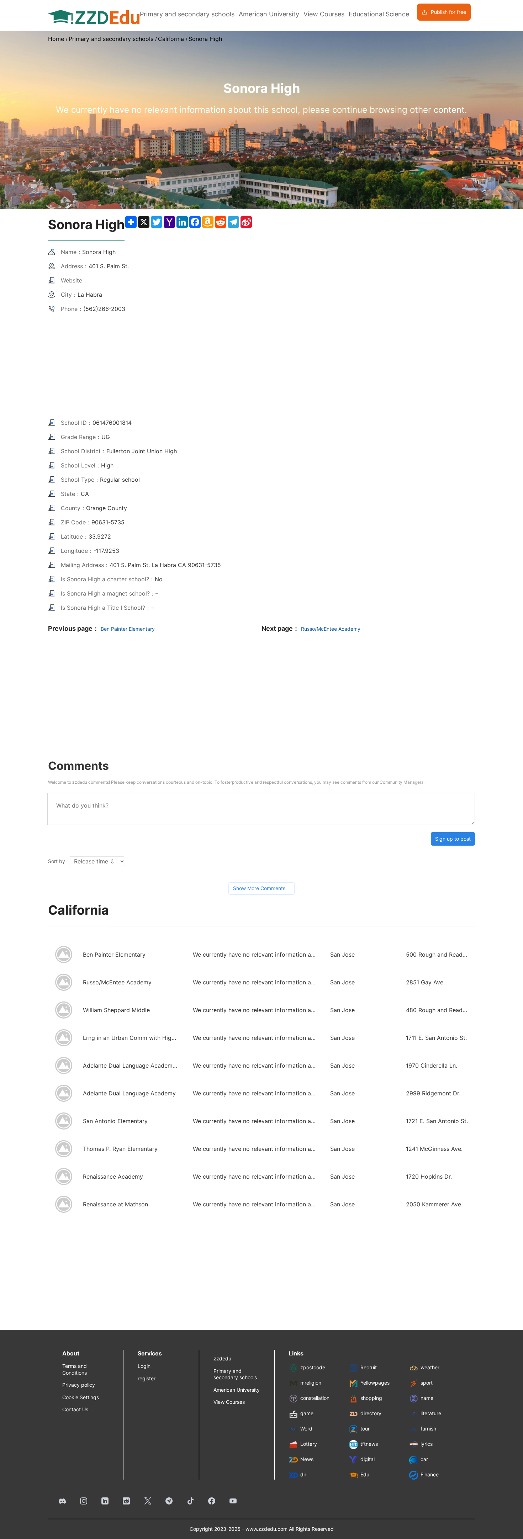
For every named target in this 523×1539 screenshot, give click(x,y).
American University (269, 14)
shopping (371, 1398)
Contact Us (75, 1409)
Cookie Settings (80, 1397)
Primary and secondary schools (187, 14)
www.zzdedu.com (266, 1529)
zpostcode (312, 1368)
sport (427, 1383)
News (306, 1459)
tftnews (369, 1444)
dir (303, 1475)
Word (306, 1429)
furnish (428, 1429)
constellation (314, 1398)
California (171, 39)
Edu (364, 1475)
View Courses (323, 14)
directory (370, 1414)
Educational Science (379, 14)
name (427, 1398)
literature (431, 1414)
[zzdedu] (93, 16)
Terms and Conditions (74, 1369)
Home (56, 39)
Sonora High (205, 39)
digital (367, 1459)
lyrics (427, 1444)
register (146, 1378)
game (306, 1414)
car (424, 1459)
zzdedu (222, 1358)
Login (144, 1366)
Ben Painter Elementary (128, 629)
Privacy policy (78, 1385)
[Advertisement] (261, 362)
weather (430, 1368)
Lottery (308, 1444)
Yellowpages (375, 1383)
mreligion (310, 1383)
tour (365, 1429)
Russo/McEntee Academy (330, 629)
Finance (430, 1475)
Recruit (368, 1368)
